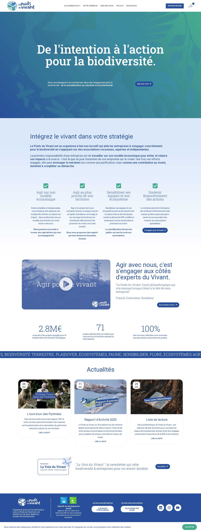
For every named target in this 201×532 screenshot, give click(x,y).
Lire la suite (44, 433)
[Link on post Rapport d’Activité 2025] (100, 396)
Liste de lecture (156, 419)
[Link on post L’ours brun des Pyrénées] (44, 393)
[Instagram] (169, 507)
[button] (66, 284)
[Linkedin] (160, 507)
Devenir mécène (175, 6)
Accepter (189, 527)
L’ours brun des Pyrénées (44, 414)
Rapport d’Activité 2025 (100, 419)
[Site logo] (21, 6)
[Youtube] (177, 507)
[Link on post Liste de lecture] (157, 396)
